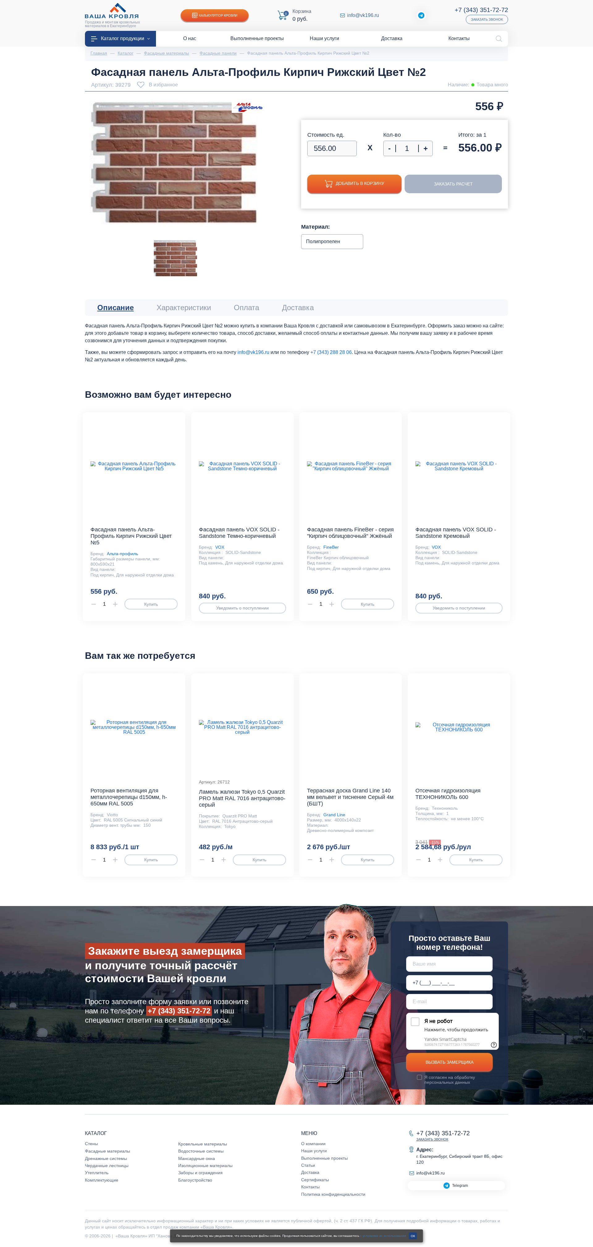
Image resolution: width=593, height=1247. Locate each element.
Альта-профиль (122, 553)
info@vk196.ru (363, 15)
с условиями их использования (383, 1235)
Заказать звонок (487, 19)
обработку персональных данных (449, 1080)
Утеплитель (96, 1172)
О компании (313, 1143)
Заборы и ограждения (200, 1172)
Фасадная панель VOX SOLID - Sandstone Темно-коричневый (239, 532)
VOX (219, 547)
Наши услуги (314, 1150)
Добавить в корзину (360, 183)
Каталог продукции (122, 38)
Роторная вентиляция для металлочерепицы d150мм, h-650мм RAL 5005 (128, 797)
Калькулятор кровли (218, 15)
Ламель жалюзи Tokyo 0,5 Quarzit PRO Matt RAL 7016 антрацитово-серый (242, 798)
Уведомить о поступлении (242, 607)
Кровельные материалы (202, 1143)
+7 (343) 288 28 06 (331, 352)
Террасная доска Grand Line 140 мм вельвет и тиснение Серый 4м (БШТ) (350, 797)
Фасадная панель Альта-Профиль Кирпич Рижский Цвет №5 (131, 536)
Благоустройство (195, 1180)
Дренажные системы (106, 1158)
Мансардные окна (196, 1158)
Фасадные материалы (107, 1151)
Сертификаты (315, 1179)
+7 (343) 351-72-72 (481, 9)
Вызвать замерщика (449, 1062)
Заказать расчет (453, 183)
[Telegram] (421, 15)
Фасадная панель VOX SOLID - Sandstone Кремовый (455, 532)
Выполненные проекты (324, 1158)
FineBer (331, 547)
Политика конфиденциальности (333, 1194)
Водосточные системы (201, 1151)
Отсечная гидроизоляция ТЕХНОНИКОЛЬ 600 (448, 794)
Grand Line (334, 814)
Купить (151, 604)
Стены (91, 1143)
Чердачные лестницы (106, 1165)
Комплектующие (101, 1180)
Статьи (308, 1165)
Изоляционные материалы (205, 1165)
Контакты (310, 1186)
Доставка (310, 1172)
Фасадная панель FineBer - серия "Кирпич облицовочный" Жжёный (350, 532)
